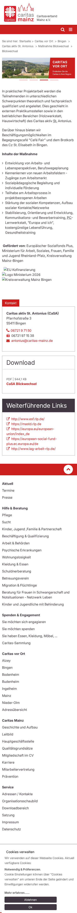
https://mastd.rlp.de (26, 424)
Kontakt (10, 303)
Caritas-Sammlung (16, 643)
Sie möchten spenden (18, 629)
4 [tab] (54, 80)
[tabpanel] (38, 68)
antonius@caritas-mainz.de (32, 341)
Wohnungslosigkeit (16, 557)
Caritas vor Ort (44, 41)
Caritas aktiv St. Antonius (18, 46)
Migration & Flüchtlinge (19, 585)
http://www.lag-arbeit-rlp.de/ (33, 449)
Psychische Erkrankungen (21, 550)
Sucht (6, 522)
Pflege (7, 515)
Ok (30, 907)
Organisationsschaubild (20, 801)
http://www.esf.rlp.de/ (28, 419)
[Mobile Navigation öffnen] (71, 30)
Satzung (8, 815)
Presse (7, 497)
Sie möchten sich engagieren (24, 622)
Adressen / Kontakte (17, 794)
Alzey (6, 660)
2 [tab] (33, 80)
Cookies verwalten (20, 852)
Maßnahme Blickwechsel (54, 46)
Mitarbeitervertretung (18, 769)
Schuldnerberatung (16, 571)
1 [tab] (23, 80)
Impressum (10, 822)
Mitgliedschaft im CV (18, 755)
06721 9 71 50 (21, 330)
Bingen (62, 41)
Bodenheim (10, 674)
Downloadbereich (15, 808)
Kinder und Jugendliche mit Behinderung (33, 604)
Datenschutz (11, 829)
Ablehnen (30, 899)
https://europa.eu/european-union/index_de (30, 431)
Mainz (6, 696)
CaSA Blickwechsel (21, 384)
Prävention (10, 776)
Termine (8, 490)
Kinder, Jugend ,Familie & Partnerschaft (32, 529)
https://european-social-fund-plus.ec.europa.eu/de (31, 441)
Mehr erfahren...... (17, 892)
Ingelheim (9, 689)
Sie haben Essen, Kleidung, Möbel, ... (29, 636)
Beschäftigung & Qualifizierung (25, 536)
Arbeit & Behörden (16, 543)
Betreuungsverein (15, 578)
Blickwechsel (10, 51)
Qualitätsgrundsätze (17, 748)
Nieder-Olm (11, 703)
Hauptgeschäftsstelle (18, 741)
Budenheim (10, 681)
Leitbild (7, 734)
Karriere (8, 762)
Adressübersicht (14, 710)
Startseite (25, 41)
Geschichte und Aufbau (20, 727)
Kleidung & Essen (15, 564)
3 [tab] (44, 80)
